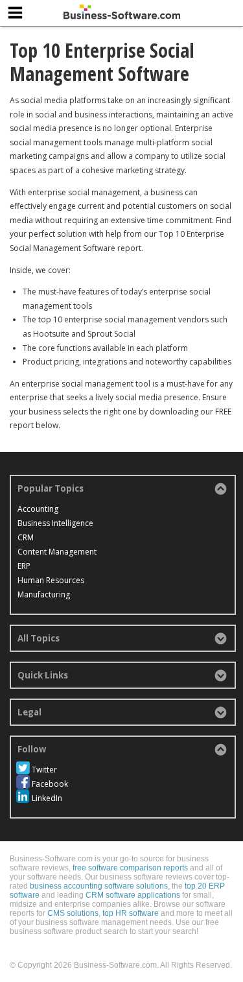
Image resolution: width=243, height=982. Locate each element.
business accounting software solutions (99, 886)
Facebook (50, 783)
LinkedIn (47, 798)
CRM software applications (133, 895)
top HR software (130, 913)
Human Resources (50, 580)
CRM (25, 537)
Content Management (57, 551)
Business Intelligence (55, 523)
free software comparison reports (130, 867)
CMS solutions (72, 913)
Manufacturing (43, 594)
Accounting (37, 508)
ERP (23, 565)
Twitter (44, 769)
